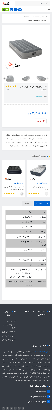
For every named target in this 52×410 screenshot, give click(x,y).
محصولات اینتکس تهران (9, 326)
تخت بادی (39, 96)
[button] (20, 9)
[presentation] (47, 78)
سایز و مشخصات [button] (42, 203)
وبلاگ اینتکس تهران (8, 331)
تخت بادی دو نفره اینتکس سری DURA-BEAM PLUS (14, 188)
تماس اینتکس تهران (8, 339)
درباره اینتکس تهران (8, 335)
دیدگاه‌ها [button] (27, 203)
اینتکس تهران (11, 320)
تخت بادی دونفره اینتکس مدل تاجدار (39, 188)
